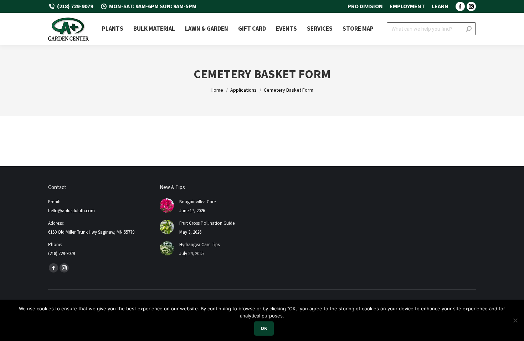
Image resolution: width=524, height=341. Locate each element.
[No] (515, 320)
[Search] (469, 28)
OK (264, 328)
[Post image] (167, 205)
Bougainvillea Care (197, 202)
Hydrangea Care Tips (199, 244)
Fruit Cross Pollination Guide (207, 223)
